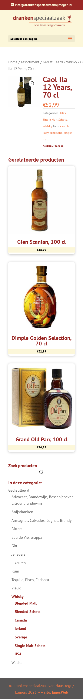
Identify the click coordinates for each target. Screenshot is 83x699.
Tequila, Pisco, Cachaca (30, 579)
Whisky (71, 62)
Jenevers (18, 554)
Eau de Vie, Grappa (26, 537)
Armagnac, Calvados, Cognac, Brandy (41, 520)
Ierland (20, 628)
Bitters (16, 528)
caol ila (65, 126)
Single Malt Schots (55, 120)
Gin (14, 545)
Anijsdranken (22, 511)
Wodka (17, 662)
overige (21, 637)
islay (46, 133)
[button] (32, 83)
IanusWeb (60, 692)
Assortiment (30, 62)
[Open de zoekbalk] (41, 472)
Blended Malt (26, 603)
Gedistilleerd (53, 62)
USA (18, 653)
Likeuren (18, 562)
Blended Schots (27, 611)
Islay (63, 113)
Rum (15, 571)
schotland (56, 133)
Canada (21, 620)
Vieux (16, 588)
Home (12, 62)
